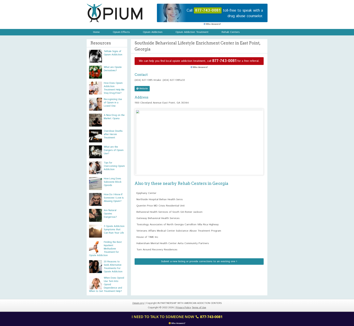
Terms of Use (199, 307)
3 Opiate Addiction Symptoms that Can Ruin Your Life (114, 230)
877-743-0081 (224, 61)
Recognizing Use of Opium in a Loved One (113, 103)
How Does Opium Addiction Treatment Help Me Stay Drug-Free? (114, 88)
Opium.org (114, 13)
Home (96, 32)
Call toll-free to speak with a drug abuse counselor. (225, 13)
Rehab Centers (231, 32)
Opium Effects (121, 32)
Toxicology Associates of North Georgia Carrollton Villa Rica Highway (177, 224)
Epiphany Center (146, 193)
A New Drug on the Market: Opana (114, 116)
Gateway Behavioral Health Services (158, 218)
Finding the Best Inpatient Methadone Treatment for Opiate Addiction (105, 248)
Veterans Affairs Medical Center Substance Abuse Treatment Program (178, 231)
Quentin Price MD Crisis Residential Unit (160, 206)
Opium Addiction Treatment (192, 32)
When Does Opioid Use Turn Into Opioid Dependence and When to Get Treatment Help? (106, 284)
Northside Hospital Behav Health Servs (159, 199)
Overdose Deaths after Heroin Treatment (113, 134)
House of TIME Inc (147, 237)
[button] (199, 138)
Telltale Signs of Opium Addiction (113, 53)
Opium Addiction (152, 32)
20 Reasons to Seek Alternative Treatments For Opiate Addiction (113, 266)
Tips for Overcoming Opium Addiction (114, 166)
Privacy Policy (183, 307)
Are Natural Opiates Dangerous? (110, 214)
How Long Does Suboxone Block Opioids (112, 182)
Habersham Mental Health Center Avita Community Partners (172, 243)
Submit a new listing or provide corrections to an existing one (198, 261)
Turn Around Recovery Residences (156, 249)
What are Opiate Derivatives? (113, 68)
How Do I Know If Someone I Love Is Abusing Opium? (114, 198)
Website (143, 88)
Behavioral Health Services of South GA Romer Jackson (169, 212)
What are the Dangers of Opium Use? (114, 150)
